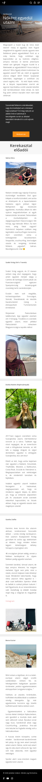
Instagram (10, 601)
